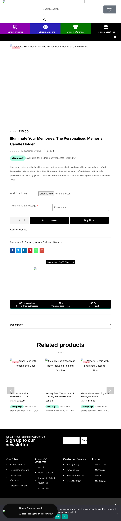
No (64, 516)
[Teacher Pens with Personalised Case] (25, 374)
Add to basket (49, 220)
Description (16, 324)
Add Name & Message (24, 205)
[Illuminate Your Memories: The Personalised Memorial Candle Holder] (12, 250)
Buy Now (89, 220)
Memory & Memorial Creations (49, 242)
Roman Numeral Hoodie (31, 508)
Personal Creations (106, 32)
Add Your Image (19, 193)
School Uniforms (15, 32)
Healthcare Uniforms (45, 32)
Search (47, 8)
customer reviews (31, 151)
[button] (60, 262)
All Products (27, 242)
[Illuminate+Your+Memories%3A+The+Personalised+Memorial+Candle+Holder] (18, 250)
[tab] (60, 325)
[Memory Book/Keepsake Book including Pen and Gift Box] (60, 374)
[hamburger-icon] (115, 37)
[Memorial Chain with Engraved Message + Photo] (96, 374)
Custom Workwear (75, 32)
